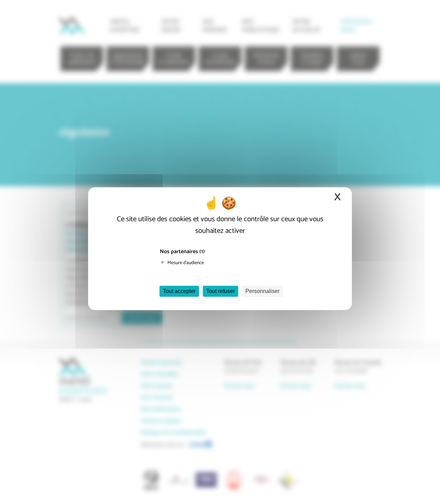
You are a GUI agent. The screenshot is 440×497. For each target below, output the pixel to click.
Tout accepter (179, 291)
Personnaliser (262, 291)
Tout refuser (220, 291)
